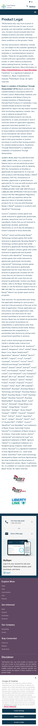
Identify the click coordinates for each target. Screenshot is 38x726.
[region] (19, 700)
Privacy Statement (10, 707)
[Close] (35, 678)
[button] (19, 522)
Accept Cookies (19, 722)
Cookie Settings (19, 711)
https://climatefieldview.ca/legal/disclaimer (19, 70)
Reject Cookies (19, 716)
